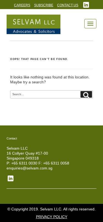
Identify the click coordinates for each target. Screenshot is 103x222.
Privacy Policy (51, 217)
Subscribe (43, 5)
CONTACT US (67, 5)
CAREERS (22, 5)
